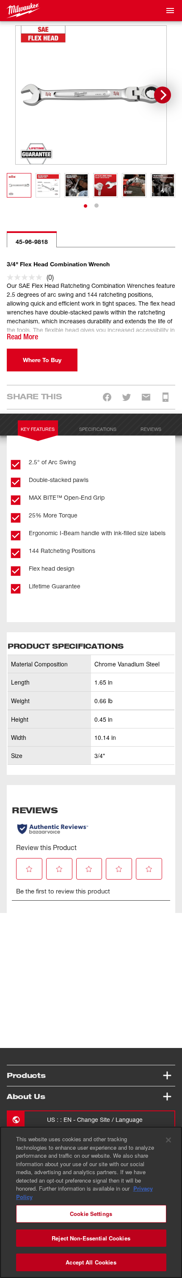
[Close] (168, 1140)
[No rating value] (27, 277)
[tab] (85, 206)
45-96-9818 (32, 241)
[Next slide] (162, 95)
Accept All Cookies (91, 1262)
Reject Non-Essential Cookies (91, 1238)
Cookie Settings (91, 1214)
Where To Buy (42, 359)
